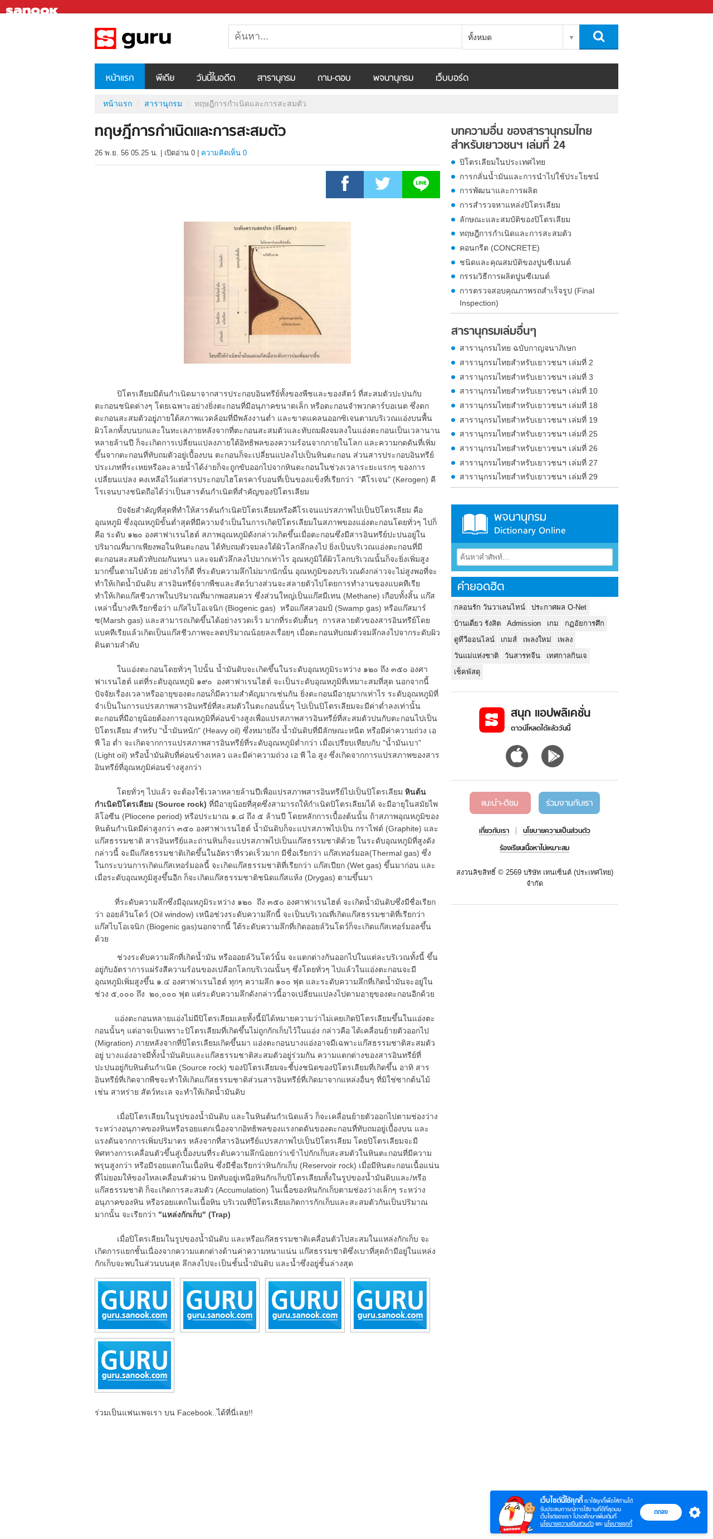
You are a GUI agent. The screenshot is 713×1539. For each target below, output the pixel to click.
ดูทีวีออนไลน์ (474, 639)
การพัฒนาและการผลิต (499, 190)
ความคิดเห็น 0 (224, 153)
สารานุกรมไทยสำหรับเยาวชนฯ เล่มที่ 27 (529, 462)
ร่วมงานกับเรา (569, 803)
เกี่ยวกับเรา (494, 831)
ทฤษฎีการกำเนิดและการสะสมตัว (516, 233)
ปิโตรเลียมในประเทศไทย (502, 162)
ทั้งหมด (480, 37)
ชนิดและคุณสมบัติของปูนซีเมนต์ (515, 262)
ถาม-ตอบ (334, 78)
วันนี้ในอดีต (216, 78)
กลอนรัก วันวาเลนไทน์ (489, 607)
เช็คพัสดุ (467, 672)
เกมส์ (509, 639)
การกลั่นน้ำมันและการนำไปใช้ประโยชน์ (529, 176)
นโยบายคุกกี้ (618, 1524)
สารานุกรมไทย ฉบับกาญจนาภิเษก (518, 348)
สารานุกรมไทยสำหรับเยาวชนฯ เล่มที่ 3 (526, 377)
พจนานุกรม (393, 78)
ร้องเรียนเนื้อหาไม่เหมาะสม (534, 848)
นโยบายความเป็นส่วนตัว (567, 1524)
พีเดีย (165, 78)
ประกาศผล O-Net (559, 607)
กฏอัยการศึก (584, 623)
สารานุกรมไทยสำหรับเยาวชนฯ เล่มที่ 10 (529, 390)
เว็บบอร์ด (452, 78)
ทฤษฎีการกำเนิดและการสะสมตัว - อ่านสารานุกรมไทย (153, 38)
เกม (553, 623)
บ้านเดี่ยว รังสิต (477, 623)
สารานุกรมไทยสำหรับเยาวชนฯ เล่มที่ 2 (526, 362)
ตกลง (661, 1511)
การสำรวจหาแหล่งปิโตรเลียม (510, 204)
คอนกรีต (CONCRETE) (500, 247)
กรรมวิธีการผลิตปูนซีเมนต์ (505, 276)
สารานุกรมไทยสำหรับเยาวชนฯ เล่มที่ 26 (529, 448)
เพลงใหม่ (537, 639)
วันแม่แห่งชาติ (476, 655)
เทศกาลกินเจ (566, 655)
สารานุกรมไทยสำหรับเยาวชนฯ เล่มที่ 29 (529, 476)
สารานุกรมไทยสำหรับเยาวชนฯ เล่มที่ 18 (529, 405)
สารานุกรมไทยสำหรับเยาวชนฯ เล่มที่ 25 (529, 433)
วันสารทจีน (522, 655)
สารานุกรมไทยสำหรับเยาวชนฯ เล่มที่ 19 (529, 419)
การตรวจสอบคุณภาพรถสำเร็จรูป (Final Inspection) (527, 296)
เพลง (565, 639)
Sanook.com (33, 7)
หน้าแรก (120, 78)
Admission (524, 623)
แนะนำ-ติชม (500, 803)
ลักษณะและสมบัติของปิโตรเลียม (515, 219)
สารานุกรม (276, 78)
